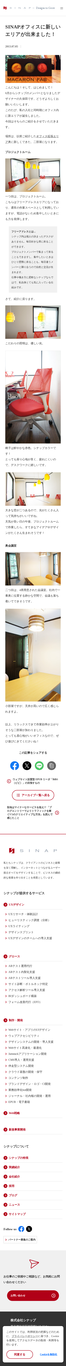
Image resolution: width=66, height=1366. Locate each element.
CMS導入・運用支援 (21, 1059)
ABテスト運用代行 (20, 965)
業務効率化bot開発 (20, 1089)
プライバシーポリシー (25, 1336)
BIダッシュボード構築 (22, 995)
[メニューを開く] (60, 8)
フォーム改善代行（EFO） (25, 1002)
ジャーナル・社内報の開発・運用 (29, 1095)
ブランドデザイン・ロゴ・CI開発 (29, 1083)
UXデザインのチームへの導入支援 (30, 938)
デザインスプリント (21, 932)
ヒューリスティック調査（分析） (29, 920)
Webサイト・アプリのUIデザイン (29, 1029)
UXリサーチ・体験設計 (23, 914)
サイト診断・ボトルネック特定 (28, 983)
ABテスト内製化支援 (21, 971)
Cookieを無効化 (48, 1354)
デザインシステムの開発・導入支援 (31, 1041)
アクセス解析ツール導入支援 (26, 989)
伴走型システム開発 (21, 1065)
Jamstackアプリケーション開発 (27, 1053)
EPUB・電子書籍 (19, 1101)
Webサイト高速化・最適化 (25, 1047)
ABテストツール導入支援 (24, 977)
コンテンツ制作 (18, 1077)
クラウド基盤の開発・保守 (25, 1071)
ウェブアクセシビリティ (23, 1035)
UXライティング (19, 926)
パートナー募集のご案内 (22, 1239)
